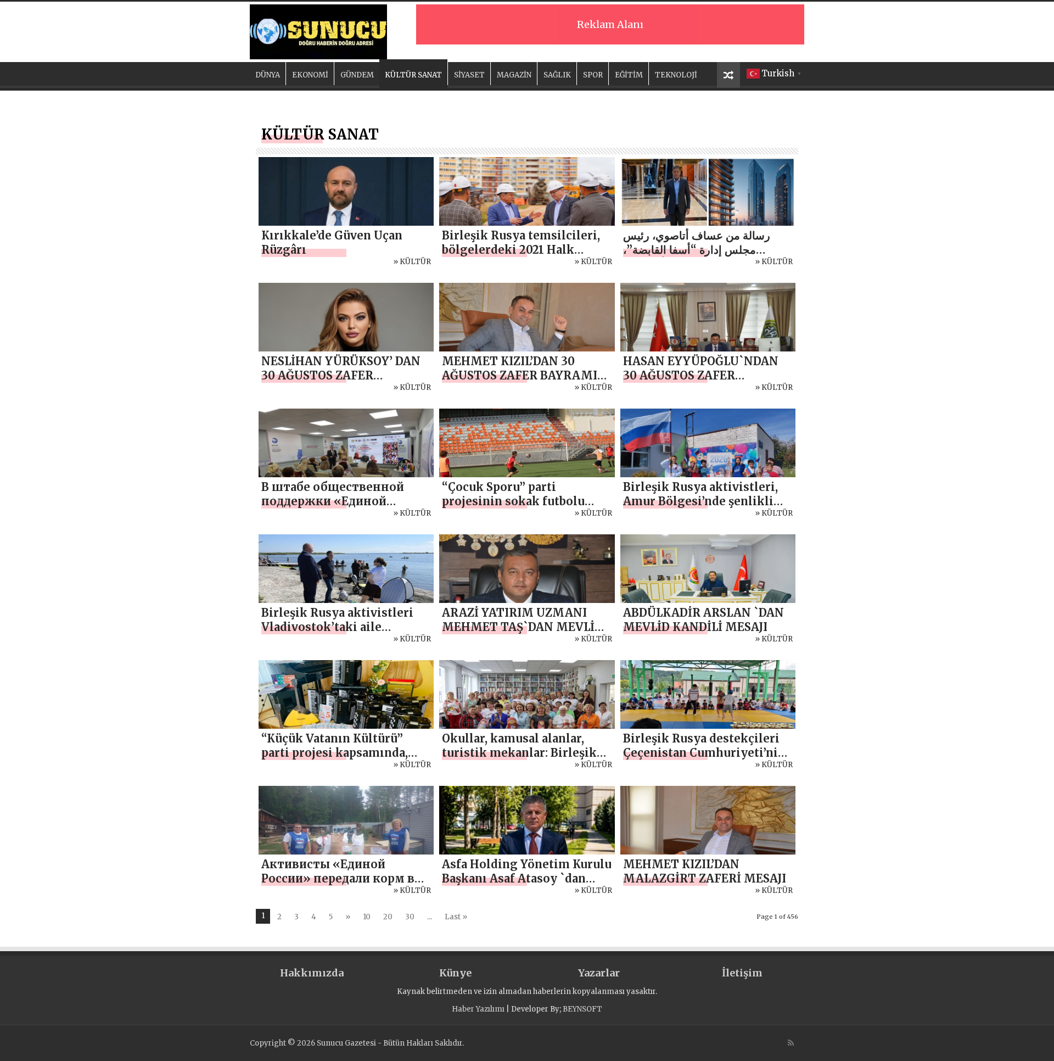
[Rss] (791, 1042)
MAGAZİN (514, 75)
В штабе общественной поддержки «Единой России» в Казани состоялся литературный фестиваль (344, 508)
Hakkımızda (312, 973)
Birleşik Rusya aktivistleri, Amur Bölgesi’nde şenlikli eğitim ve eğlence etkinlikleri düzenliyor (700, 508)
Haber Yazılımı (478, 1009)
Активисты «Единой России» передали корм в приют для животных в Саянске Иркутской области (346, 885)
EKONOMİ (310, 75)
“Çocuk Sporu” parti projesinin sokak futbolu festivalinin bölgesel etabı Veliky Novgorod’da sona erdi (527, 508)
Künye (455, 973)
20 (388, 917)
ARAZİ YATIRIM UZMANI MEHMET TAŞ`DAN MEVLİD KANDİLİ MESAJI (522, 627)
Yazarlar (599, 973)
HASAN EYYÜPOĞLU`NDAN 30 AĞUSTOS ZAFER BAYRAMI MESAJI (700, 375)
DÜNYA (267, 75)
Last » (456, 917)
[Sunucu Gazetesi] (318, 30)
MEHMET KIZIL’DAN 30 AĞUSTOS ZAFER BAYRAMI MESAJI (519, 375)
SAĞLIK (557, 75)
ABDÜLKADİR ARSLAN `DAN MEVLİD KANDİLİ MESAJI (703, 620)
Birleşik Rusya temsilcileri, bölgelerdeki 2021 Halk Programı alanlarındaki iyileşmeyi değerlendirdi (521, 256)
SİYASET (469, 75)
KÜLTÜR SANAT (413, 75)
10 (367, 917)
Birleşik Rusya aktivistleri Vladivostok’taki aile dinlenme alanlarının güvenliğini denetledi (337, 634)
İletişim (742, 973)
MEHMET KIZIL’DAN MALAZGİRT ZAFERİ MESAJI (704, 871)
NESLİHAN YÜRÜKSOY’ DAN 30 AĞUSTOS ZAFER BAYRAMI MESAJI (341, 375)
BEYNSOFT (582, 1009)
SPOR (593, 75)
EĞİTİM (629, 75)
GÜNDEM (357, 75)
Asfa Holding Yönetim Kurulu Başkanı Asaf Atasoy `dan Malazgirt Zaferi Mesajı (527, 878)
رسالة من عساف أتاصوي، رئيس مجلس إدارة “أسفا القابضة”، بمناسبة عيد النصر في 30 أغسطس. (704, 249)
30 (409, 917)
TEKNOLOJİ (676, 75)
